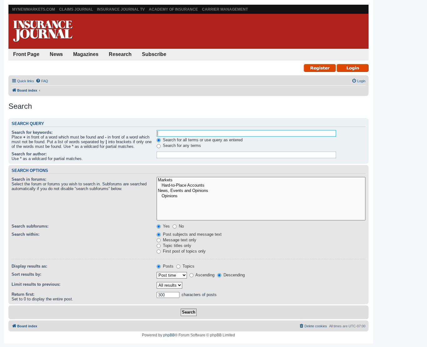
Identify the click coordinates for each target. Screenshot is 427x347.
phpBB (169, 335)
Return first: (23, 294)
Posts (167, 266)
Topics (187, 266)
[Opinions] (261, 196)
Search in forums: (29, 179)
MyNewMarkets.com (33, 9)
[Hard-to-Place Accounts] (261, 185)
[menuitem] (42, 81)
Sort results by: (26, 274)
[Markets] (261, 180)
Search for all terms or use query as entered (202, 140)
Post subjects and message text (192, 234)
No (181, 226)
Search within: (25, 234)
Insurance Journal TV (121, 9)
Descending (233, 275)
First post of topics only (184, 251)
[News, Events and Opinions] (261, 191)
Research (120, 54)
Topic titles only (176, 245)
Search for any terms (181, 145)
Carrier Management (225, 9)
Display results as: (29, 266)
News (56, 54)
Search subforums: (30, 226)
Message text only (179, 240)
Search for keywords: (32, 132)
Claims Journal (76, 9)
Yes (166, 226)
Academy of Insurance (173, 9)
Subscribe (154, 54)
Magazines (85, 54)
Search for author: (29, 154)
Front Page (26, 54)
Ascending (204, 275)
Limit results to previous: (36, 284)
